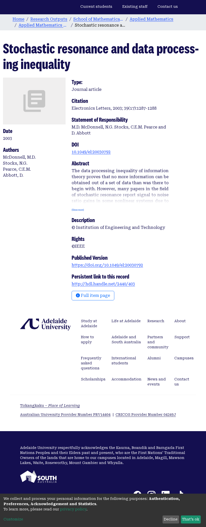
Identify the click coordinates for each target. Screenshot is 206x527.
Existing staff (134, 7)
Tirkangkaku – (50, 406)
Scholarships (93, 379)
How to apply (87, 339)
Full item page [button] (95, 295)
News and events (156, 381)
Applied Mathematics (151, 19)
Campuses (184, 358)
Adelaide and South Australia (126, 339)
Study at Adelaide (89, 323)
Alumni (154, 358)
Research (155, 321)
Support (182, 337)
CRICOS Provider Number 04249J (146, 415)
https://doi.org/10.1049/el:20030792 (107, 265)
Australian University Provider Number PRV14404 (65, 415)
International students (124, 360)
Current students (96, 7)
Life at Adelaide (126, 321)
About (180, 321)
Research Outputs (48, 19)
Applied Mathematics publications (44, 25)
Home (18, 19)
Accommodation (126, 379)
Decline (171, 519)
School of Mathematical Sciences (98, 19)
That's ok (190, 519)
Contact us (168, 7)
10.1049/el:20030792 (91, 152)
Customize (13, 519)
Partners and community (157, 342)
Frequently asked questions (91, 363)
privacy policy (73, 509)
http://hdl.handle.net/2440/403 (103, 284)
